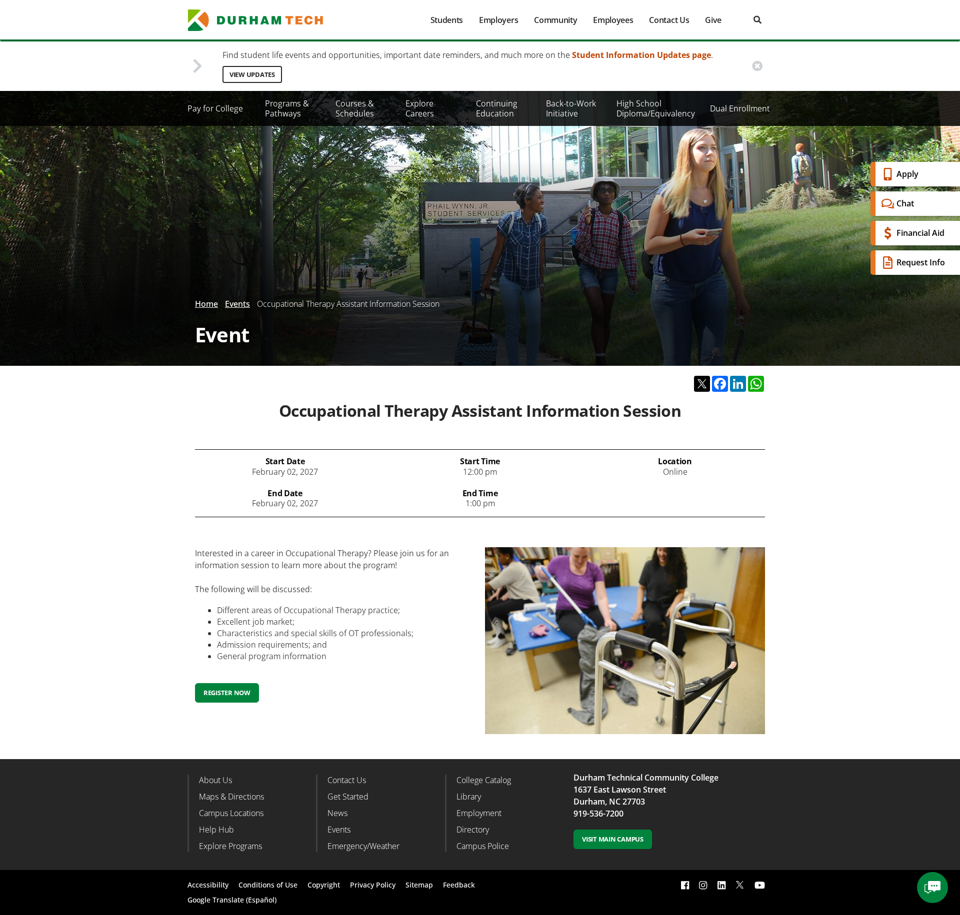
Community (555, 20)
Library (468, 796)
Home (206, 303)
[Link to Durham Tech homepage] (262, 20)
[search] (758, 19)
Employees (613, 20)
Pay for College (215, 108)
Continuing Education (497, 108)
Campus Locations (231, 813)
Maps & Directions (231, 796)
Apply (907, 173)
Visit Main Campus (613, 839)
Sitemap (419, 885)
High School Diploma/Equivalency (655, 108)
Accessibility (208, 885)
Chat (905, 203)
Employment (479, 813)
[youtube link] (760, 885)
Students (446, 20)
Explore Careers (420, 108)
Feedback (459, 885)
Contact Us (669, 20)
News (338, 813)
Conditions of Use (268, 885)
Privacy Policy (373, 885)
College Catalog (483, 780)
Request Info (920, 262)
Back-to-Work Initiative (571, 108)
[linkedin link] (721, 885)
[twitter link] (740, 884)
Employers (498, 20)
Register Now (227, 692)
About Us (215, 780)
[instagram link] (703, 885)
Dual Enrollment (740, 108)
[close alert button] (757, 66)
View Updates (252, 74)
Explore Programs (230, 846)
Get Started (348, 796)
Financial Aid (920, 232)
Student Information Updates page (641, 54)
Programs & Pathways (287, 108)
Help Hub (216, 829)
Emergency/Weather (364, 846)
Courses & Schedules (355, 108)
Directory (472, 829)
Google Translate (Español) (232, 900)
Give (713, 20)
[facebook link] (685, 885)
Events (237, 303)
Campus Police (482, 846)
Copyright (324, 885)
